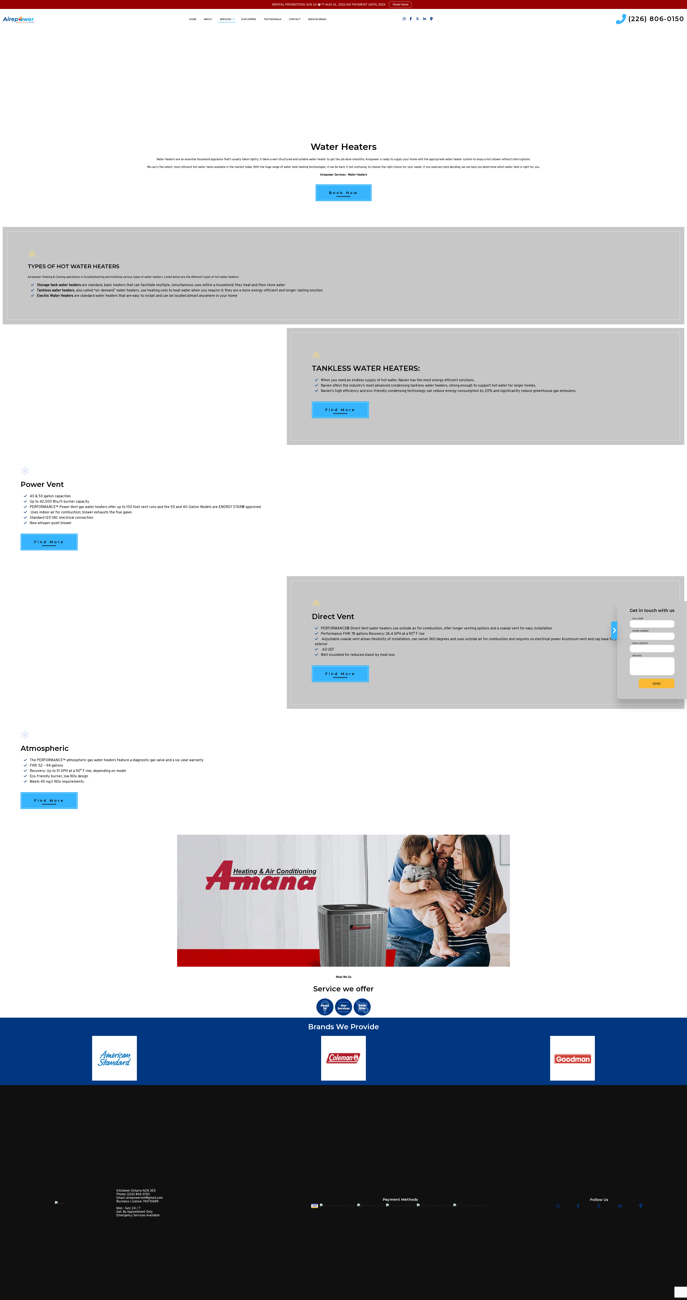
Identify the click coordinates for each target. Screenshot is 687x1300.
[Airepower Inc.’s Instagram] (404, 19)
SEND (656, 683)
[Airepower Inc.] (18, 19)
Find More (340, 410)
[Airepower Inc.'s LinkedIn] (424, 19)
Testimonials (272, 19)
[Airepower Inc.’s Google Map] (431, 19)
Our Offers (248, 19)
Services (225, 19)
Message (637, 655)
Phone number (640, 631)
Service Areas (317, 19)
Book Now (343, 193)
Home (192, 19)
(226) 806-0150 (656, 19)
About (208, 19)
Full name (637, 618)
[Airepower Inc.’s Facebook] (411, 19)
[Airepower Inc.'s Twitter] (417, 19)
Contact (295, 19)
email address (640, 643)
